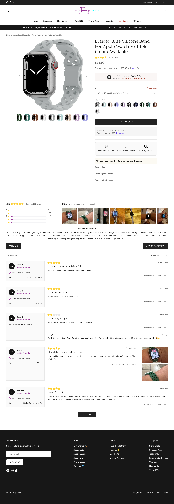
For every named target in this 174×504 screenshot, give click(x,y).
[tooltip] (95, 228)
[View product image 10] (52, 117)
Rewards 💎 (78, 466)
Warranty (153, 462)
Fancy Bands (16, 493)
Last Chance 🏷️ (80, 446)
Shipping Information (104, 173)
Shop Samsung (63, 21)
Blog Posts (114, 454)
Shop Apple (47, 21)
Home (35, 21)
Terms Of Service (162, 493)
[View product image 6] (18, 117)
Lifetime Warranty (106, 150)
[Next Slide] (166, 216)
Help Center (154, 466)
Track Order (154, 454)
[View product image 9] (43, 117)
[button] (106, 57)
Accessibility (149, 493)
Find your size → (139, 78)
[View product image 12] (68, 117)
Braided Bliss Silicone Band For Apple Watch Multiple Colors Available (37, 35)
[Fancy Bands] (87, 11)
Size (96, 88)
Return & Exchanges (104, 180)
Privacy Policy (137, 493)
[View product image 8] (35, 117)
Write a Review (158, 247)
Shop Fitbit (79, 21)
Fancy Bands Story (118, 446)
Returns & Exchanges (158, 458)
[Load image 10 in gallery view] (53, 75)
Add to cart (126, 121)
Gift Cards (137, 21)
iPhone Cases (93, 21)
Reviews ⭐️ (115, 450)
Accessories (108, 21)
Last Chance (123, 21)
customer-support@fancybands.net (130, 338)
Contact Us (154, 470)
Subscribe (15, 462)
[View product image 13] (76, 117)
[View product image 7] (27, 117)
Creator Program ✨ (118, 458)
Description (100, 167)
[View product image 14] (85, 117)
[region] (115, 216)
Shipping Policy (156, 450)
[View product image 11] (60, 117)
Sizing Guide (154, 446)
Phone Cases (79, 462)
